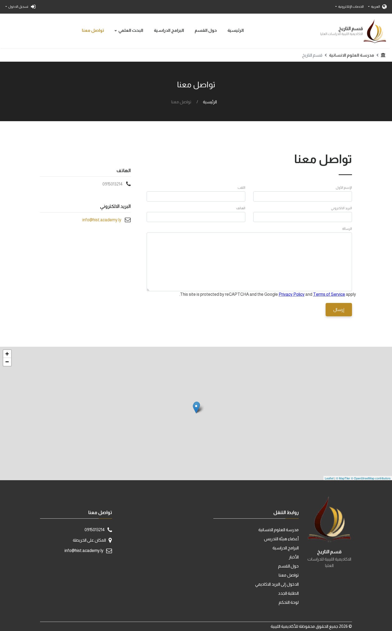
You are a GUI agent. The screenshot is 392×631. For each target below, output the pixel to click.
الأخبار (294, 557)
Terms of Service (329, 294)
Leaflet (329, 478)
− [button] (7, 361)
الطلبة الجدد (288, 593)
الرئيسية (235, 30)
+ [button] (7, 353)
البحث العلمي (130, 30)
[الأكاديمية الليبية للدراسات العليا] (196, 408)
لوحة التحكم (289, 602)
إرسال (338, 309)
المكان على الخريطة (89, 540)
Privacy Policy (292, 294)
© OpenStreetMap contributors (371, 478)
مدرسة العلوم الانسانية (351, 55)
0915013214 (112, 184)
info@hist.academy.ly (101, 220)
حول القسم (206, 30)
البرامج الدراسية (169, 30)
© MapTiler (343, 478)
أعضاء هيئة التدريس (281, 539)
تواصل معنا (93, 30)
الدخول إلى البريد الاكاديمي (277, 584)
